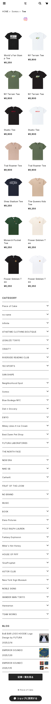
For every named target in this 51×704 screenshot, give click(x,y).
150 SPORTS (8, 366)
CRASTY (6, 349)
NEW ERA (7, 460)
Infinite (5, 323)
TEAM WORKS (9, 614)
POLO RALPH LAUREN (13, 528)
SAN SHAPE (8, 374)
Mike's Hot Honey (11, 546)
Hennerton (7, 606)
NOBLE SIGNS (9, 588)
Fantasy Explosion (11, 537)
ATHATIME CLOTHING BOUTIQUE (19, 332)
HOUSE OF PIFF (10, 554)
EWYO (5, 417)
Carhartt (6, 477)
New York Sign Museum (14, 580)
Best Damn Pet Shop (12, 434)
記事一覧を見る (25, 677)
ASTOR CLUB (9, 571)
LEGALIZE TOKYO (11, 340)
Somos (15, 11)
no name (6, 314)
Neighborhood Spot (12, 383)
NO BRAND (7, 494)
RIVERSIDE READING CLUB (15, 357)
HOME (5, 11)
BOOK (5, 511)
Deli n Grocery (9, 409)
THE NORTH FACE (11, 451)
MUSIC (5, 503)
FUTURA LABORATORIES (14, 443)
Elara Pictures (9, 520)
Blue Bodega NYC (11, 400)
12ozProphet (8, 563)
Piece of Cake (9, 306)
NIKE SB (6, 469)
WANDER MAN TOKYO (13, 597)
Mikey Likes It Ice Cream (15, 426)
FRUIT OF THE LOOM (13, 486)
